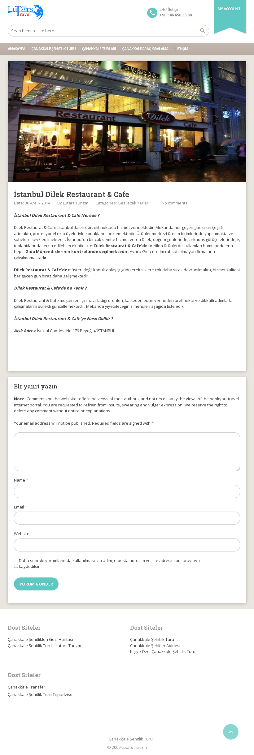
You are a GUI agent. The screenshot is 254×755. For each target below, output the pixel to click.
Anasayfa (16, 48)
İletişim (181, 48)
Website (21, 533)
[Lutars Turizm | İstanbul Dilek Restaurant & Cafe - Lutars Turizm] (25, 12)
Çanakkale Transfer (26, 687)
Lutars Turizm (75, 203)
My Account (229, 8)
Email (20, 507)
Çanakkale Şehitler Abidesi (155, 645)
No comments (174, 203)
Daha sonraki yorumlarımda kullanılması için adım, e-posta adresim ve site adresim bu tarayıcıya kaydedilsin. (109, 563)
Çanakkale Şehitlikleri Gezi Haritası (40, 639)
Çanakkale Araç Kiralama (145, 48)
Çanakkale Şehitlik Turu (53, 48)
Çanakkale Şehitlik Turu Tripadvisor (41, 694)
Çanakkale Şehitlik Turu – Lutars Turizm (44, 645)
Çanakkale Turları (99, 48)
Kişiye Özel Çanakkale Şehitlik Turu (162, 651)
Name (21, 480)
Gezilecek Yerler (133, 203)
